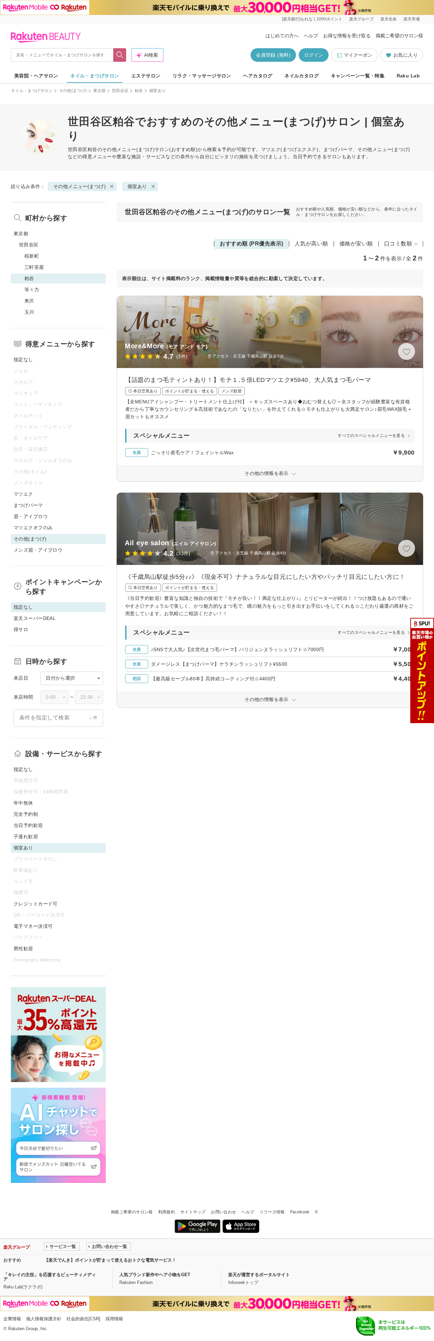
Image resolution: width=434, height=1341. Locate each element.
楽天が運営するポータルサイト (259, 1274)
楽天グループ (361, 19)
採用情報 (114, 1318)
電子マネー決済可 (33, 926)
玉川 (29, 312)
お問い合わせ (223, 1212)
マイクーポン (358, 55)
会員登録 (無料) (273, 55)
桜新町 (31, 256)
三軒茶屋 (34, 267)
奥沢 (29, 301)
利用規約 (166, 1212)
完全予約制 (26, 814)
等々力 (31, 289)
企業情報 (12, 1318)
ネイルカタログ (301, 75)
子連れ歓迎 (26, 836)
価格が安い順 (356, 243)
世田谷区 (120, 90)
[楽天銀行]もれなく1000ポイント (312, 19)
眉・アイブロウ (31, 516)
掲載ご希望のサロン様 (399, 35)
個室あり (137, 186)
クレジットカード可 (36, 903)
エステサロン (146, 75)
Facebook (300, 1212)
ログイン (313, 55)
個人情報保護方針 (43, 1318)
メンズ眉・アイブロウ (38, 550)
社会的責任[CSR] (83, 1318)
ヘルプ (311, 35)
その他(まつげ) (73, 90)
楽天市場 (411, 19)
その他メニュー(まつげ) (128, 149)
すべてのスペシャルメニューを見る (371, 436)
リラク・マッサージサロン (202, 75)
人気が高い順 (311, 243)
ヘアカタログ (258, 75)
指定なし (23, 359)
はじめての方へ (282, 35)
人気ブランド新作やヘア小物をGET (154, 1274)
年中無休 (23, 803)
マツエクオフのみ (33, 527)
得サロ (21, 629)
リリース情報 (272, 1212)
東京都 (99, 90)
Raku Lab (408, 75)
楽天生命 (388, 19)
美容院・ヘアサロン (36, 75)
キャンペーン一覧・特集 (358, 75)
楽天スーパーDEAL (35, 618)
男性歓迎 (23, 948)
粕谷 (139, 90)
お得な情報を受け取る (347, 35)
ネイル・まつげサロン (94, 75)
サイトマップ (192, 1212)
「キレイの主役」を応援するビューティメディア (49, 1277)
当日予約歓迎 (28, 825)
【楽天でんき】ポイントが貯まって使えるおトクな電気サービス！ (110, 1260)
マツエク (23, 494)
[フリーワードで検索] (119, 55)
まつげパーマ (28, 505)
